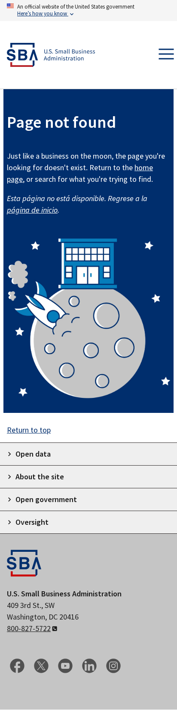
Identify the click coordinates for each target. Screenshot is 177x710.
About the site (39, 476)
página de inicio (32, 210)
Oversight (32, 522)
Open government (46, 499)
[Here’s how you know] (88, 10)
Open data (33, 454)
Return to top (29, 430)
